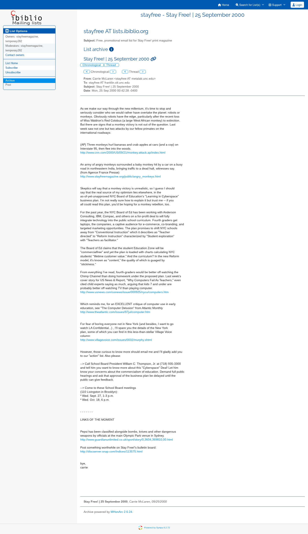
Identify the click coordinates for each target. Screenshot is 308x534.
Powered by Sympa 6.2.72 (157, 527)
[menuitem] (223, 4)
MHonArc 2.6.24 (121, 511)
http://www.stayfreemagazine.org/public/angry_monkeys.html (120, 176)
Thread (111, 65)
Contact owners (14, 55)
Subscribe (11, 67)
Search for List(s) (249, 5)
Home (225, 5)
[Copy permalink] (153, 59)
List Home (11, 63)
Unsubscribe (13, 72)
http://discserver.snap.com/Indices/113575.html (111, 451)
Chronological (92, 65)
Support (276, 5)
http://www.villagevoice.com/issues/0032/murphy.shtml (116, 339)
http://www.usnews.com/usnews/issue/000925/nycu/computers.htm (124, 292)
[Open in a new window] (111, 49)
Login (298, 5)
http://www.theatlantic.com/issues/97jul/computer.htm (115, 312)
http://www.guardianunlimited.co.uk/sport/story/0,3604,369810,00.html (126, 439)
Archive (10, 80)
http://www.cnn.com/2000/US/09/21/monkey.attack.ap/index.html (122, 152)
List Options (18, 31)
